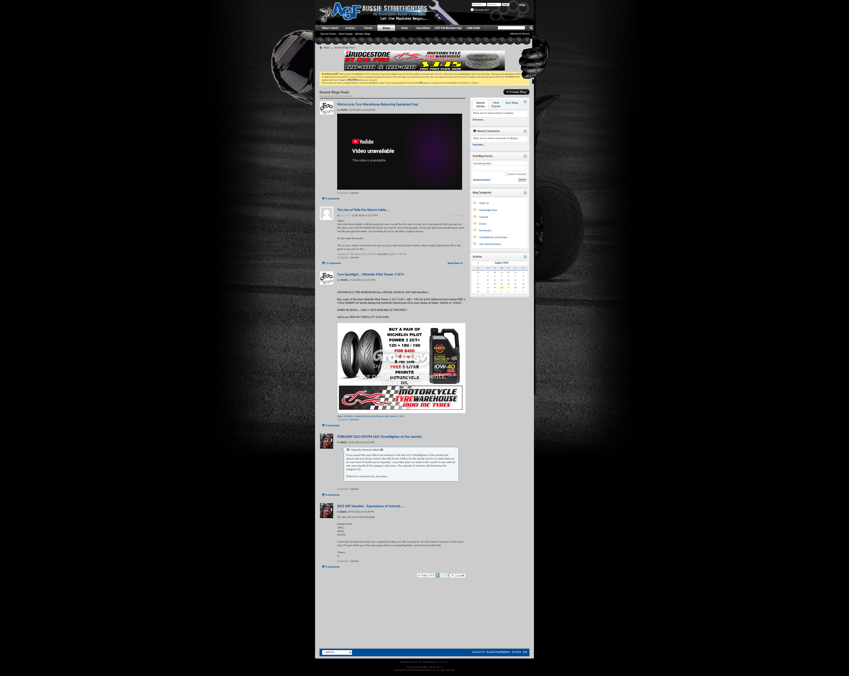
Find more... (479, 120)
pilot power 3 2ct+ (394, 416)
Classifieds (423, 28)
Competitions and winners (493, 237)
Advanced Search (481, 180)
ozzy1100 (382, 254)
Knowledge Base (488, 210)
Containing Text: (482, 163)
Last (459, 575)
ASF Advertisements (490, 244)
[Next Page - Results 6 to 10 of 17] (452, 576)
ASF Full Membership (448, 28)
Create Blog (516, 92)
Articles (350, 28)
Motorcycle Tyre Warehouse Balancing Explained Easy (377, 104)
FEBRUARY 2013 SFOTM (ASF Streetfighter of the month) (379, 437)
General (354, 193)
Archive (516, 652)
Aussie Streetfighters (498, 652)
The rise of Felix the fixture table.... (363, 210)
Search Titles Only (517, 174)
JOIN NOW (473, 28)
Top (525, 652)
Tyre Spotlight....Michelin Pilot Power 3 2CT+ (370, 274)
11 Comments (333, 263)
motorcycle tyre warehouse (368, 416)
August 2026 (501, 263)
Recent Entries (329, 34)
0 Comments (333, 198)
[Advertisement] (424, 595)
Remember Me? (481, 10)
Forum (368, 28)
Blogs (386, 28)
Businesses (485, 230)
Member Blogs (363, 34)
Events (482, 224)
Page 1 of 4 (427, 575)
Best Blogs (512, 102)
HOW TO (484, 203)
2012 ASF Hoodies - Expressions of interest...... (371, 506)
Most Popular (346, 34)
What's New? (330, 28)
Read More (454, 263)
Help (522, 5)
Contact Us (478, 652)
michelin (348, 416)
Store (404, 28)
